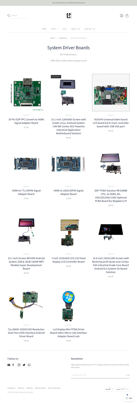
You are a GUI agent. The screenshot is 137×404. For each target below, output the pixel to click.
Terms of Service (54, 388)
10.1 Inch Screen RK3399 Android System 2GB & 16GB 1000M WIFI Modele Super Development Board (26, 263)
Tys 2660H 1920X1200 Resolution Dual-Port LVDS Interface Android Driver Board (26, 333)
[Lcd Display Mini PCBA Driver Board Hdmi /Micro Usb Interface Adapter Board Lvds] (68, 302)
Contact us (11, 388)
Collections (63, 38)
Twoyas (26, 115)
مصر (121, 389)
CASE (64, 29)
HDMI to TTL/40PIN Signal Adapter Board (26, 192)
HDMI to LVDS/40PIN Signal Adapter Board (68, 192)
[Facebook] (13, 365)
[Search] (8, 15)
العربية (108, 389)
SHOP (53, 29)
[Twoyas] (68, 15)
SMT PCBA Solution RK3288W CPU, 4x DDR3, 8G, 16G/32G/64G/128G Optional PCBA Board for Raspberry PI (110, 196)
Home (52, 38)
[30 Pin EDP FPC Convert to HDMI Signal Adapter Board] (26, 92)
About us (21, 388)
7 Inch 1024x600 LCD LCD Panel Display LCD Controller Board (69, 260)
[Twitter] (24, 365)
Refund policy (40, 388)
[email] (8, 365)
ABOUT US (75, 29)
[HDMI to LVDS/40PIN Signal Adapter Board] (68, 163)
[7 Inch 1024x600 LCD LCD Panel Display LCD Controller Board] (68, 231)
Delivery (30, 388)
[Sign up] (128, 375)
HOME (44, 29)
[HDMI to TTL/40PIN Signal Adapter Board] (26, 163)
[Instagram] (19, 365)
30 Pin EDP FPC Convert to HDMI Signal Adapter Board (26, 121)
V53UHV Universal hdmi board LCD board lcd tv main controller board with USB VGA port (111, 123)
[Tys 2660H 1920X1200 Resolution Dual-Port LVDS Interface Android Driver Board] (26, 302)
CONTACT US (89, 29)
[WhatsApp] (29, 365)
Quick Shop (26, 107)
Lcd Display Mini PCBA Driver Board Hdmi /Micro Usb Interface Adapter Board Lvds (68, 333)
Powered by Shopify (26, 392)
